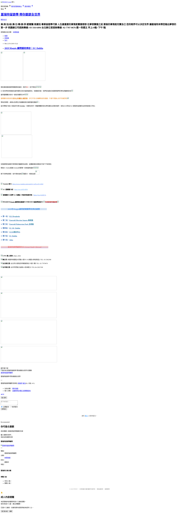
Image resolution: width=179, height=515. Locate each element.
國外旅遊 (15, 388)
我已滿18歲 (4, 511)
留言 (24, 383)
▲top (2, 394)
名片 (5, 40)
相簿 (5, 36)
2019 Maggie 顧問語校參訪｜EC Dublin (23, 48)
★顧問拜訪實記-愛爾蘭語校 (21, 391)
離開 (11, 511)
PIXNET (75, 489)
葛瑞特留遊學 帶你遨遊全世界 (20, 14)
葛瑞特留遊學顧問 (7, 372)
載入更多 (3, 397)
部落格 (6, 38)
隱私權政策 (100, 489)
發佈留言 (3, 409)
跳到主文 (4, 19)
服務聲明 (107, 489)
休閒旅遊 (16, 32)
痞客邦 (20, 383)
